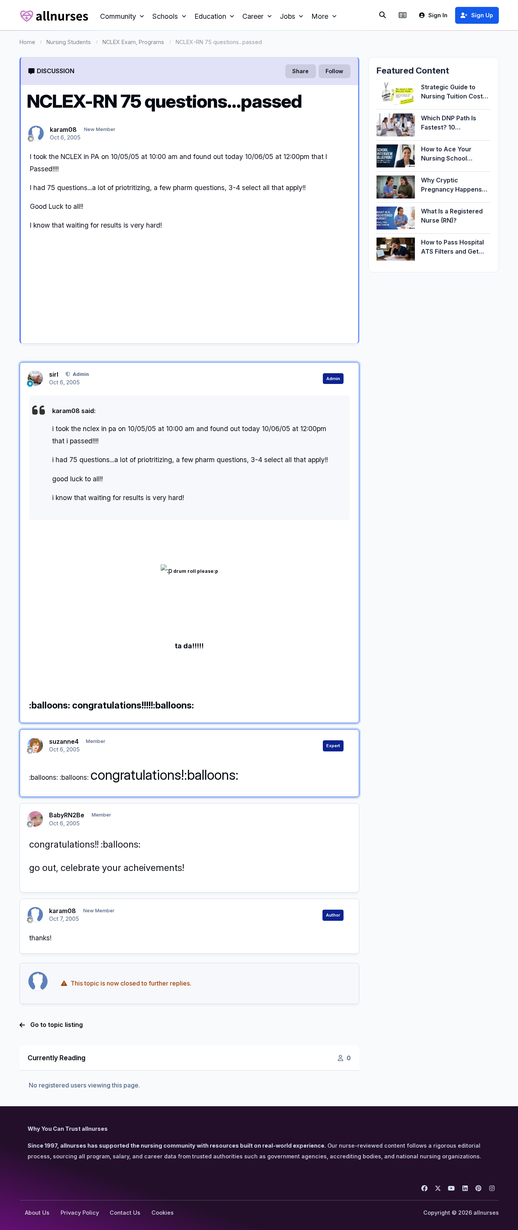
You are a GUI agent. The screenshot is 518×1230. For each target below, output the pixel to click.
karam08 (63, 129)
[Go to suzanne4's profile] (35, 745)
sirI (53, 374)
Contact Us (125, 1212)
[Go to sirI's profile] (35, 378)
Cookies (162, 1212)
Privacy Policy (80, 1212)
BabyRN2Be (66, 815)
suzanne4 (64, 741)
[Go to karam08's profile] (36, 133)
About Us (37, 1212)
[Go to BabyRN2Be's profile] (35, 819)
